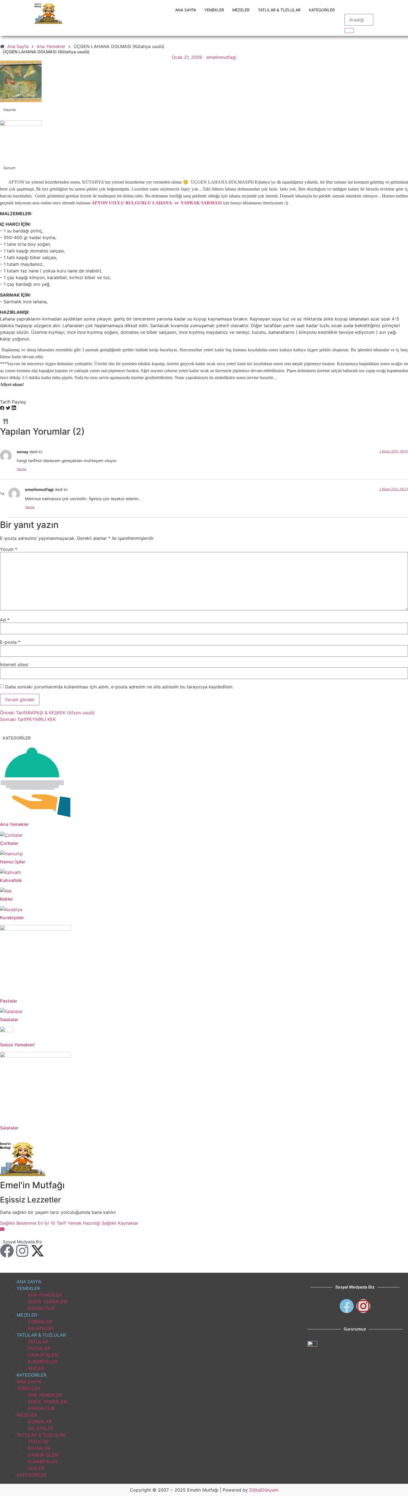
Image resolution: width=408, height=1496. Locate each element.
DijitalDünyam (263, 1490)
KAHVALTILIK (41, 1308)
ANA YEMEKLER (45, 1295)
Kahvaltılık (11, 880)
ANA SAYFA (185, 9)
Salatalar (9, 1019)
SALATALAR (40, 1328)
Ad (4, 620)
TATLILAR (38, 1341)
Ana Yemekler (14, 824)
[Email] (2, 1229)
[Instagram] (22, 1251)
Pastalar (8, 1001)
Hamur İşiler (12, 861)
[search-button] (349, 30)
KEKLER (36, 1368)
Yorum (8, 549)
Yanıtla (21, 469)
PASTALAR (39, 1348)
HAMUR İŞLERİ (43, 1355)
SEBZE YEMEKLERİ (47, 1301)
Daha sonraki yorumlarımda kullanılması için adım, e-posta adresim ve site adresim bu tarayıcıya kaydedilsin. (119, 687)
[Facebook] (7, 1251)
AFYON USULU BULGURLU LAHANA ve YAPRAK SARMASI (157, 203)
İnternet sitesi (14, 664)
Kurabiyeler (12, 917)
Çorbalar (9, 843)
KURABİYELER (42, 1361)
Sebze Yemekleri (17, 1045)
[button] (2, 408)
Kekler (6, 899)
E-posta (10, 642)
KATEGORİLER (322, 9)
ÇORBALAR (40, 1321)
